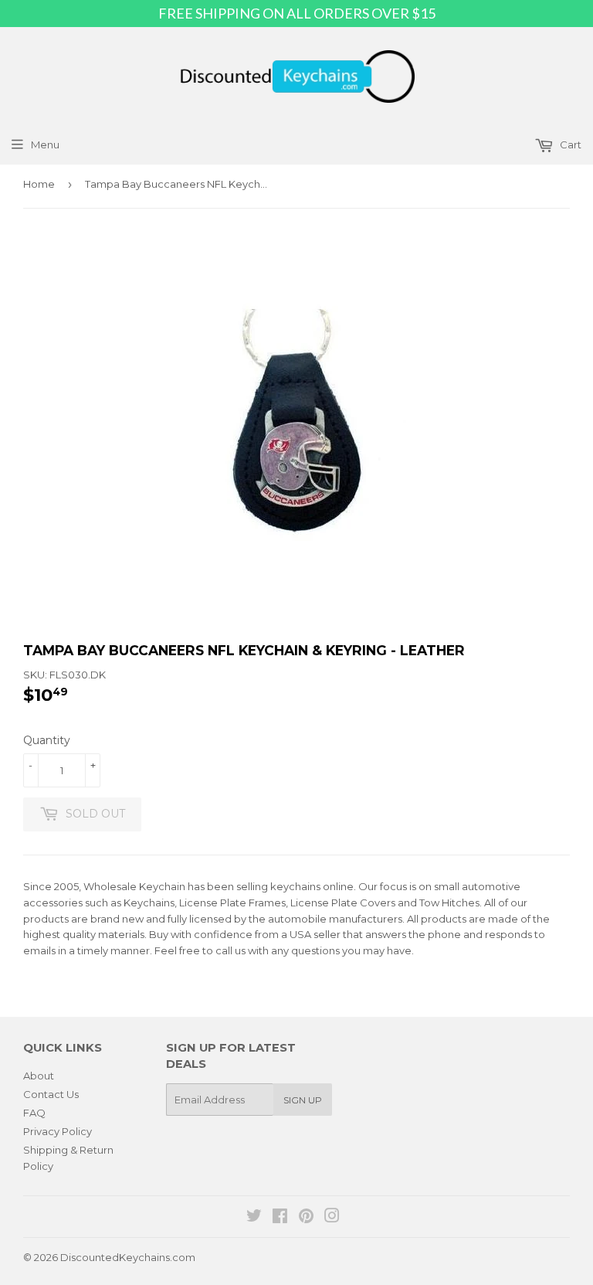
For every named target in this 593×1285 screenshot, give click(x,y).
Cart (569, 144)
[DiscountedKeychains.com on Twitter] (254, 1218)
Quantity (46, 740)
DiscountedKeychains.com (127, 1257)
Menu (45, 144)
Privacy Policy (57, 1131)
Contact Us (51, 1094)
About (38, 1075)
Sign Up (302, 1100)
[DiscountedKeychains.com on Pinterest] (306, 1218)
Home (39, 184)
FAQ (34, 1113)
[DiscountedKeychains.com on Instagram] (332, 1218)
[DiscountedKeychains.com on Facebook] (280, 1218)
